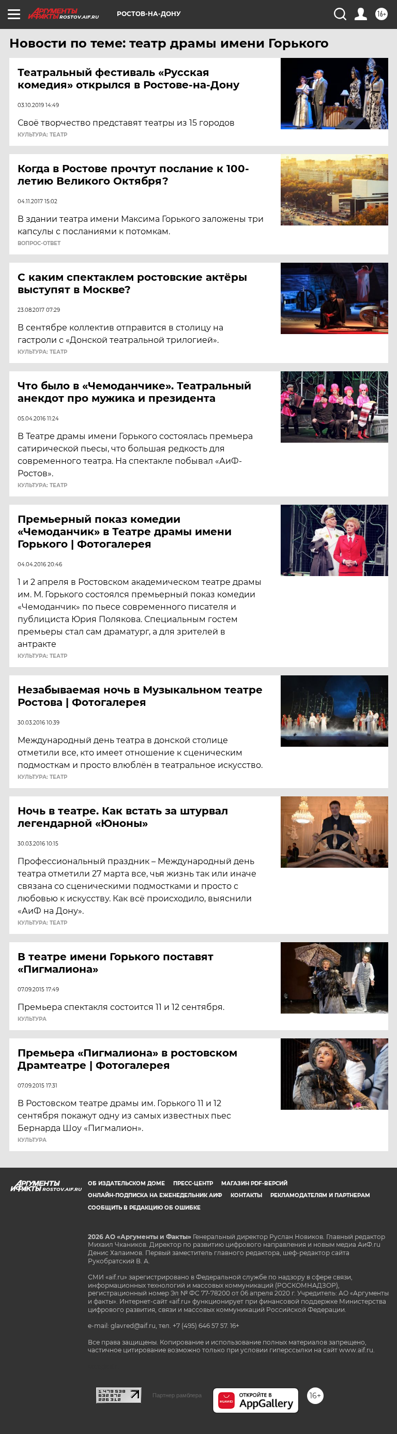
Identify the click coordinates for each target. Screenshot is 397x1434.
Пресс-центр (193, 1183)
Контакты (246, 1195)
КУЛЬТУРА (32, 1019)
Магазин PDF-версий (254, 1183)
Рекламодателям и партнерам (320, 1195)
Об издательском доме (126, 1183)
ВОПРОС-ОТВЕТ (39, 243)
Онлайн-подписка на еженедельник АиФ (155, 1195)
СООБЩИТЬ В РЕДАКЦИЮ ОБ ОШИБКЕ (144, 1207)
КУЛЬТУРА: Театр (42, 135)
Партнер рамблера (177, 1395)
